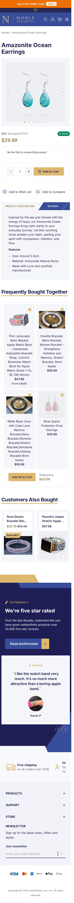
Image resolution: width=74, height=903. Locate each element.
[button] (25, 122)
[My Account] (52, 19)
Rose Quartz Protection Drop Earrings (52, 426)
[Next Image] (62, 92)
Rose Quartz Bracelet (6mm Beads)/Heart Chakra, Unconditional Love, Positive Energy (17, 519)
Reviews (53, 206)
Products (14, 793)
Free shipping (26, 765)
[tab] (53, 206)
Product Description (19, 206)
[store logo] (18, 19)
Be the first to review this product (27, 152)
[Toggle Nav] (67, 19)
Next (65, 557)
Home (5, 32)
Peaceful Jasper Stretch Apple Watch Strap (53, 519)
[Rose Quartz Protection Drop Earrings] (52, 405)
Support (12, 805)
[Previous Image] (8, 92)
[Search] (45, 19)
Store (10, 816)
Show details (19, 383)
